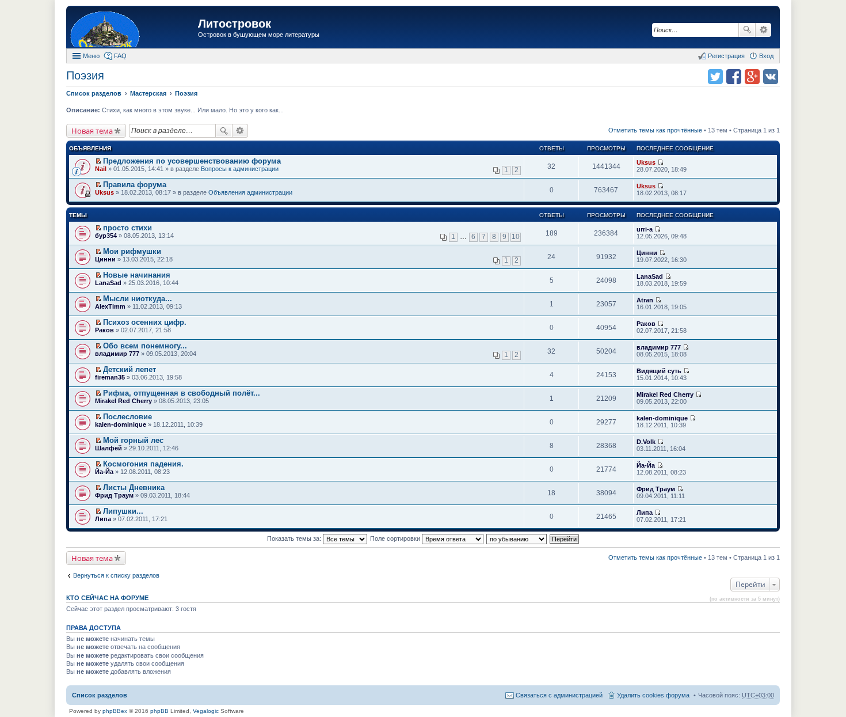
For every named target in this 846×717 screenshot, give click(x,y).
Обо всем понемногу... (145, 346)
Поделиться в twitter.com (715, 76)
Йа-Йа (104, 471)
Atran (645, 300)
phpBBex (114, 711)
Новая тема (92, 131)
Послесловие (127, 416)
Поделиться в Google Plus (752, 76)
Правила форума (134, 184)
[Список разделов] (133, 28)
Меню (91, 55)
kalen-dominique (120, 424)
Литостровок (234, 23)
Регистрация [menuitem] (726, 55)
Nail (100, 168)
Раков (104, 330)
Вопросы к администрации (240, 168)
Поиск (747, 30)
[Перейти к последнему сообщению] (660, 162)
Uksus (646, 162)
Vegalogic (206, 711)
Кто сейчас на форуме (107, 597)
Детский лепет (129, 369)
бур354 (106, 235)
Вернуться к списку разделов (116, 575)
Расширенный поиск (763, 30)
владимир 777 (117, 353)
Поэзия (85, 75)
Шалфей (108, 448)
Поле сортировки (396, 538)
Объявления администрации (250, 192)
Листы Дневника (134, 487)
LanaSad (108, 282)
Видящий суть (659, 370)
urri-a (645, 229)
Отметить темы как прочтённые (655, 130)
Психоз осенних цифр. (144, 322)
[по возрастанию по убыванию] (517, 538)
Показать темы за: (295, 538)
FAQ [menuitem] (120, 55)
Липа (103, 518)
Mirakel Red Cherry (123, 400)
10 (516, 237)
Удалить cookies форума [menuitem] (653, 695)
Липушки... (123, 511)
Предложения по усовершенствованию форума (192, 161)
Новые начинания (136, 275)
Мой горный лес (133, 440)
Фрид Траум (114, 495)
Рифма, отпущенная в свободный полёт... (181, 393)
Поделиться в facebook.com (733, 76)
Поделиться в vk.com (770, 76)
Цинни (105, 259)
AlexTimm (110, 306)
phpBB (159, 711)
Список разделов (99, 695)
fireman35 (110, 377)
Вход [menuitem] (766, 55)
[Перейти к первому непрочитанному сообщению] (98, 161)
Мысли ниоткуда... (137, 298)
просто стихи (127, 227)
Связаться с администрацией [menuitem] (559, 695)
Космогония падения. (143, 464)
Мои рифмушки (132, 251)
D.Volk (646, 441)
